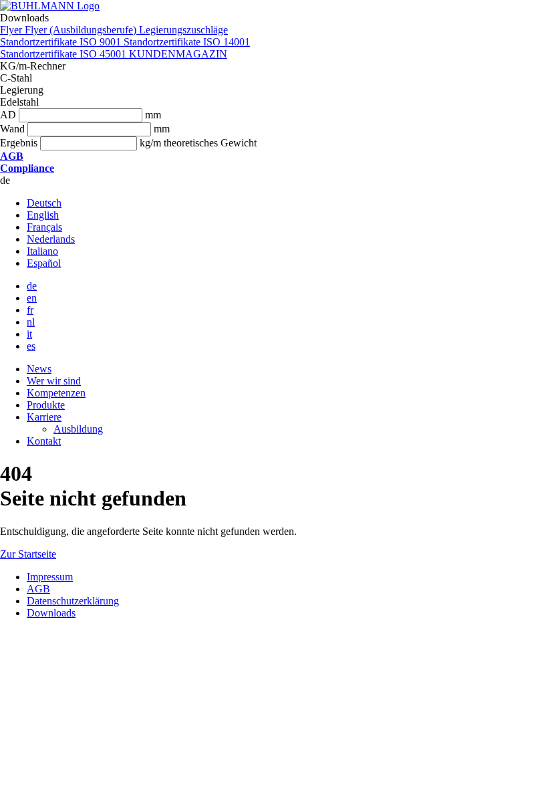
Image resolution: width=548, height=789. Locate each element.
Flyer (12, 29)
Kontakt (44, 441)
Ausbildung (78, 429)
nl (31, 322)
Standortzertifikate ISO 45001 (64, 54)
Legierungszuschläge (183, 29)
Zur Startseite (28, 554)
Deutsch (44, 203)
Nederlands (51, 239)
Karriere (44, 417)
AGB (38, 588)
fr (30, 310)
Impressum (50, 576)
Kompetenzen (56, 393)
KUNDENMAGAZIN (178, 54)
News (39, 368)
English (43, 215)
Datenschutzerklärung (73, 600)
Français (44, 227)
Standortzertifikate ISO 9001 (62, 41)
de (32, 286)
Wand (12, 128)
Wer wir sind (54, 380)
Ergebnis (18, 142)
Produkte (46, 405)
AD (8, 114)
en (32, 298)
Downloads (51, 612)
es (31, 346)
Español (44, 263)
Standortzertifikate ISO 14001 (187, 41)
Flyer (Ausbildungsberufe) (82, 29)
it (29, 334)
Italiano (42, 251)
